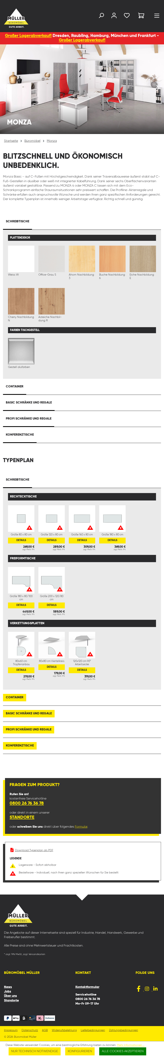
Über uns (10, 996)
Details (21, 540)
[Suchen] (101, 16)
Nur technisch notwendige (34, 1051)
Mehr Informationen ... (131, 1045)
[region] (82, 89)
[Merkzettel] (126, 16)
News (8, 987)
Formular (81, 826)
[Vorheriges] (6, 89)
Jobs (7, 991)
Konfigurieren (80, 1051)
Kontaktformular (87, 987)
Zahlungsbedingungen (123, 1030)
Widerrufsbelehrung (64, 1030)
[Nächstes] (158, 89)
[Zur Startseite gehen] (9, 18)
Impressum (11, 1030)
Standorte (22, 817)
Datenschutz (30, 1030)
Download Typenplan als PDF (34, 850)
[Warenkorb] (141, 16)
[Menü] (157, 16)
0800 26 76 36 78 (27, 803)
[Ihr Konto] (114, 16)
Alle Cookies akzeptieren (123, 1051)
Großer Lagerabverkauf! (28, 36)
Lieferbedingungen (93, 1030)
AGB (45, 1030)
